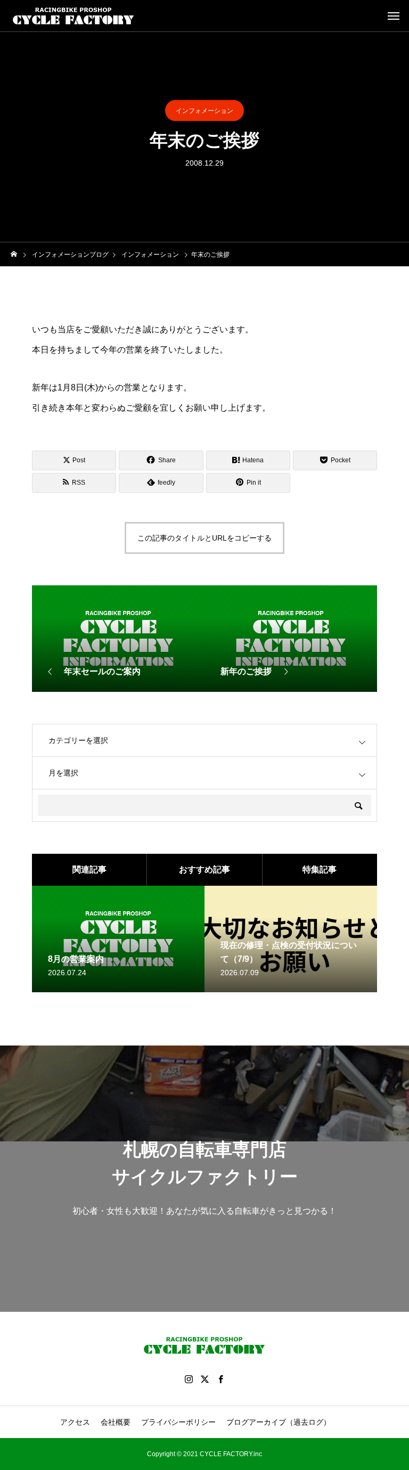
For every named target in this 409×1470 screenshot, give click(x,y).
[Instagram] (188, 1379)
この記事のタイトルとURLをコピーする (204, 538)
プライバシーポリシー (178, 1422)
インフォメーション (204, 111)
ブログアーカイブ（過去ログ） (278, 1422)
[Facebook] (220, 1379)
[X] (204, 1379)
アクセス (75, 1422)
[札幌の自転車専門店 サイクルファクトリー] (73, 16)
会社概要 (115, 1422)
